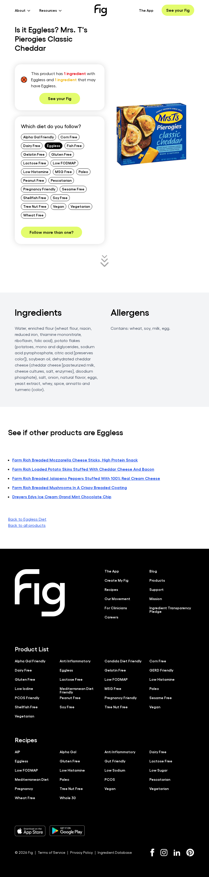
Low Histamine (35, 171)
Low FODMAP (64, 163)
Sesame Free (73, 189)
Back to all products (27, 525)
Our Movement (117, 598)
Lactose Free (34, 163)
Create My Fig (116, 580)
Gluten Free (61, 154)
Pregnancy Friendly (39, 189)
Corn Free (68, 137)
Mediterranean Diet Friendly (77, 690)
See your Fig (178, 10)
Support (156, 589)
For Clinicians (115, 608)
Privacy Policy (81, 852)
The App (146, 10)
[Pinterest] (190, 852)
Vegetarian (80, 206)
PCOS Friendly (27, 697)
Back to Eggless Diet (27, 519)
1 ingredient (75, 73)
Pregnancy (24, 788)
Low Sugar (158, 770)
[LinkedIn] (177, 852)
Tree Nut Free (34, 206)
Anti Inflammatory (75, 661)
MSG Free (63, 171)
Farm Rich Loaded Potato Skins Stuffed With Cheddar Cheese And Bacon (83, 469)
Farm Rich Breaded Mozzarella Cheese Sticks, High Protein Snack (75, 459)
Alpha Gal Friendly (38, 137)
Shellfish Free (34, 198)
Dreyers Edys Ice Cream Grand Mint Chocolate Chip (61, 496)
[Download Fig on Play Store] (67, 830)
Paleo (83, 171)
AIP (17, 751)
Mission (155, 598)
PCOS (109, 779)
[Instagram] (163, 852)
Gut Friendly (114, 761)
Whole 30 (68, 797)
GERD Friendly (161, 670)
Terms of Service (51, 852)
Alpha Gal (68, 751)
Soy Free (60, 198)
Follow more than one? (51, 232)
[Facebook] (152, 852)
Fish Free (74, 145)
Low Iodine (24, 688)
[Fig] (101, 10)
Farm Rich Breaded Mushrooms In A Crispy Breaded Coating (69, 487)
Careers (111, 617)
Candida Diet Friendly (122, 661)
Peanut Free (33, 180)
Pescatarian (61, 180)
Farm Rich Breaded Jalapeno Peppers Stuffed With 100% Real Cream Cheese (86, 478)
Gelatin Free (34, 154)
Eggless (53, 145)
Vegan (58, 206)
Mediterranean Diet (32, 779)
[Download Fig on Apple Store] (30, 830)
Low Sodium (114, 770)
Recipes (111, 589)
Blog (153, 571)
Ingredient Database (115, 852)
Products (157, 580)
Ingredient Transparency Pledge (170, 609)
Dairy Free (31, 145)
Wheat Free (33, 215)
